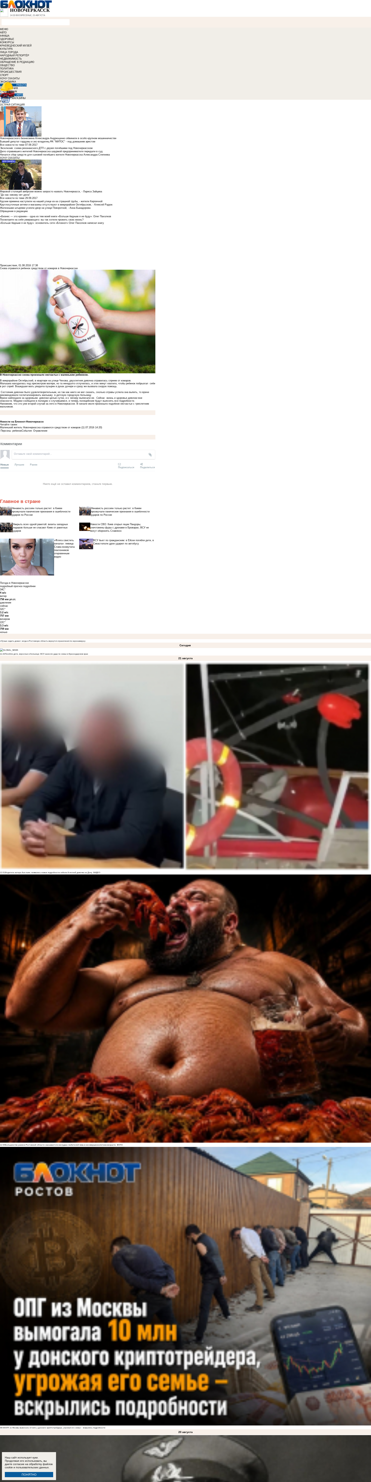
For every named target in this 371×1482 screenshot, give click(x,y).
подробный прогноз (11, 586)
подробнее (29, 586)
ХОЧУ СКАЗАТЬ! (10, 78)
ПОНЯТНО (29, 1474)
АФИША (4, 35)
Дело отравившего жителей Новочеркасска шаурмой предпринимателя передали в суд (51, 151)
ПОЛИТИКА (7, 68)
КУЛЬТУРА (6, 48)
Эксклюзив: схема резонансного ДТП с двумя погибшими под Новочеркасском (46, 148)
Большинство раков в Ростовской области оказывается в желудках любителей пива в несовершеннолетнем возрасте (60, 1145)
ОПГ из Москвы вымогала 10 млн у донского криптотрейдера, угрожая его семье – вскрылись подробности (55, 1428)
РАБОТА (21, 85)
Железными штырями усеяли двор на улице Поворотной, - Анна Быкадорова (45, 207)
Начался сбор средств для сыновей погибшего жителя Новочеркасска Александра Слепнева (55, 154)
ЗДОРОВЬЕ (7, 39)
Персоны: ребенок (11, 430)
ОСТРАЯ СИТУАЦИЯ (12, 104)
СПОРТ (4, 75)
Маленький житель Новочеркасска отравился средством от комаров (40, 427)
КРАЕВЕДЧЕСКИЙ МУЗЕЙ (15, 45)
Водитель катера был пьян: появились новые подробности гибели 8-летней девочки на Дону (48, 872)
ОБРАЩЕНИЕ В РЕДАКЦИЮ (17, 62)
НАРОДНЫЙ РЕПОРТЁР (14, 55)
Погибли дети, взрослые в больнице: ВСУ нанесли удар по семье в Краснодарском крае (46, 654)
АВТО (3, 32)
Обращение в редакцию (14, 211)
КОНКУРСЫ (7, 42)
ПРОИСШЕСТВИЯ (10, 71)
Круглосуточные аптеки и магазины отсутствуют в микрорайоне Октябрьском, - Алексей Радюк (56, 204)
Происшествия (8, 265)
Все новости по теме (12, 144)
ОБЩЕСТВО (7, 65)
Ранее (33, 464)
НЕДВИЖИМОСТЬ (11, 58)
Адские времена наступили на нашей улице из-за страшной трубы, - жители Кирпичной (51, 201)
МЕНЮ (4, 29)
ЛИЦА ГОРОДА (9, 52)
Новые (4, 464)
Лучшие (19, 464)
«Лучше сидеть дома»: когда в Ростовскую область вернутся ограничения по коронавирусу (42, 641)
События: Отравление (34, 430)
